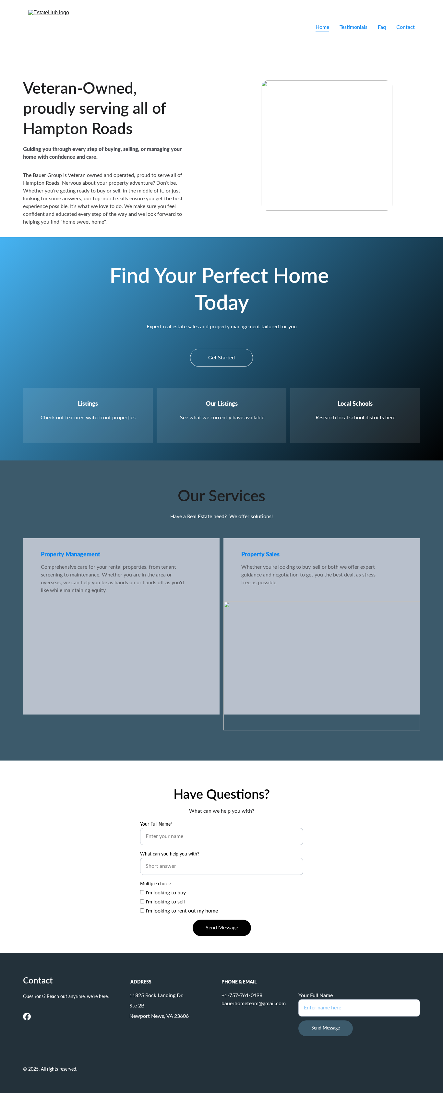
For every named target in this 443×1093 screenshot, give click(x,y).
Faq (382, 27)
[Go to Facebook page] (27, 1016)
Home (322, 27)
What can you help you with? (169, 854)
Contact (405, 27)
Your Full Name (315, 995)
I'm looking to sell (164, 901)
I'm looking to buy (165, 892)
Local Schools (355, 404)
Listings (88, 404)
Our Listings (222, 404)
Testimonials (353, 27)
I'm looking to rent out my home (181, 910)
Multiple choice (155, 884)
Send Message (222, 927)
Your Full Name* (156, 824)
